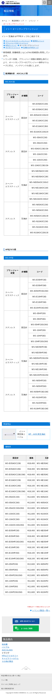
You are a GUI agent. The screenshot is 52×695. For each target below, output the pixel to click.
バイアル (5, 647)
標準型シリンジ (38, 41)
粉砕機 (4, 644)
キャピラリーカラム (10, 658)
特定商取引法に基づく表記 (11, 676)
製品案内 (8, 639)
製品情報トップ (18, 21)
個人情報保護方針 (7, 688)
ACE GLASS (7, 650)
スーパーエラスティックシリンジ (18, 41)
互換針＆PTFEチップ (31, 47)
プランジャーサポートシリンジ (17, 43)
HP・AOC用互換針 (37, 434)
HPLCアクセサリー (10, 656)
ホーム (4, 21)
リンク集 (4, 680)
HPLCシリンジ (11, 45)
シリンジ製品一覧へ (41, 610)
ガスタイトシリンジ (13, 47)
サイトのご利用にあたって (11, 684)
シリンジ (32, 21)
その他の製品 (7, 661)
